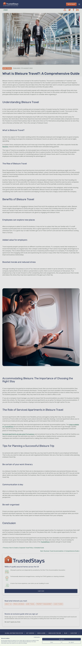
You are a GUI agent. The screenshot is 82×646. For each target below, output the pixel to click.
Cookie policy (37, 637)
